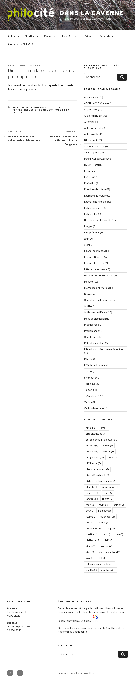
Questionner (91, 337)
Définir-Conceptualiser (96, 158)
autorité (92, 445)
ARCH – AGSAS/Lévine (96, 103)
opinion (118, 504)
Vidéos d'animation (94, 408)
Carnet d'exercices (94, 146)
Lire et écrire (68, 36)
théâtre (91, 534)
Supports (105, 36)
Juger (87, 244)
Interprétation (92, 232)
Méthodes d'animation (96, 287)
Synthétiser (90, 377)
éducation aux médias (99, 564)
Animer (12, 36)
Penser (48, 36)
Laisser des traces (94, 250)
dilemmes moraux (97, 469)
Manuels (89, 281)
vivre (90, 552)
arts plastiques (95, 433)
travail (107, 534)
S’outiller (30, 36)
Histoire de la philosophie (32, 107)
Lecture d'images (94, 257)
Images (88, 226)
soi (89, 522)
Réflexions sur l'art (94, 343)
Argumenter (91, 109)
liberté (107, 498)
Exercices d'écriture (95, 189)
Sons (87, 371)
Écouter (88, 171)
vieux (90, 546)
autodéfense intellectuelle (102, 439)
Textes (88, 389)
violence (105, 546)
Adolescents (91, 97)
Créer (87, 36)
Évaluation (89, 183)
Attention (89, 121)
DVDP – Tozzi (91, 164)
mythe (104, 504)
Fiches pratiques (93, 208)
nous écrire (81, 631)
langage (92, 498)
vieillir (108, 540)
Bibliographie (91, 140)
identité (92, 487)
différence (93, 463)
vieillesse (93, 540)
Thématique (90, 396)
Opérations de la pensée (97, 300)
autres (107, 445)
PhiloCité (86, 612)
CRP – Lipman (91, 152)
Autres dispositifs (94, 128)
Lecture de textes (94, 263)
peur (90, 510)
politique (104, 510)
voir (89, 558)
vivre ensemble (109, 552)
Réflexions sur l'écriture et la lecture (104, 349)
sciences (107, 516)
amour (91, 427)
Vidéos (88, 402)
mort (90, 504)
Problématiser (92, 330)
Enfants (88, 177)
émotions (108, 570)
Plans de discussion (95, 318)
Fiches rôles (91, 214)
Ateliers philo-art (93, 115)
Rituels (88, 359)
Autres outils (91, 134)
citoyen (108, 451)
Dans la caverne (92, 13)
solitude (103, 522)
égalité (91, 570)
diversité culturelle (98, 475)
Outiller (88, 306)
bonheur (92, 451)
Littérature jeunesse (95, 269)
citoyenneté (95, 457)
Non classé (90, 294)
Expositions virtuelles (96, 201)
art (104, 427)
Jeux (86, 238)
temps (111, 528)
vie (120, 534)
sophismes (93, 528)
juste (108, 493)
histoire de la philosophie (101, 481)
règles (91, 516)
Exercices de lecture (95, 195)
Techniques (90, 383)
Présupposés (91, 324)
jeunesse (92, 493)
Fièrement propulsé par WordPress (77, 673)
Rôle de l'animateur (94, 365)
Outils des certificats (95, 312)
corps (112, 457)
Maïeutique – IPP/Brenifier (98, 275)
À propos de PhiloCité (20, 44)
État (101, 558)
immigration (110, 487)
